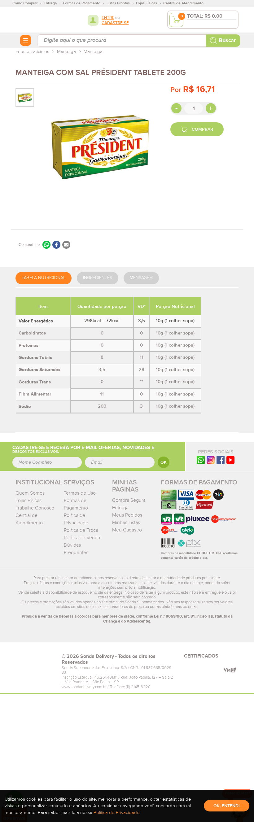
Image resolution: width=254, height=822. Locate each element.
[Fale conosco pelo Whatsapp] (201, 459)
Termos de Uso (80, 493)
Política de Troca (81, 530)
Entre (108, 17)
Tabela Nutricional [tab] (43, 277)
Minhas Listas (126, 522)
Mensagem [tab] (141, 277)
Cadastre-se (115, 23)
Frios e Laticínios (32, 52)
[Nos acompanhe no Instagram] (211, 459)
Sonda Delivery (35, 658)
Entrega (120, 508)
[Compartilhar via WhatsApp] (46, 245)
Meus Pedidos (127, 515)
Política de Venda (82, 538)
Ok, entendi (226, 806)
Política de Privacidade (117, 812)
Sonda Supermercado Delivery (35, 19)
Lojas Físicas (28, 500)
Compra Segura (129, 500)
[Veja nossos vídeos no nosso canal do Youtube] (230, 459)
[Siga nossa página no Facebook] (221, 459)
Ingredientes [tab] (97, 277)
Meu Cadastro (127, 530)
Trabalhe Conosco (34, 508)
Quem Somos (30, 493)
